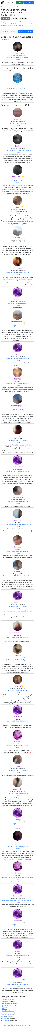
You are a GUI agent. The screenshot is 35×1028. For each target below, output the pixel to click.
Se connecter (29, 2)
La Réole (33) (11, 58)
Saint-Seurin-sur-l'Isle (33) (11, 576)
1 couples (15, 18)
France (9, 7)
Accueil (3, 7)
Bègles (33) (11, 303)
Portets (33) (11, 824)
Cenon (4, 1007)
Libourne (4, 999)
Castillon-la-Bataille (8, 1011)
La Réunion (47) (11, 181)
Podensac (5, 1019)
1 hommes (23, 18)
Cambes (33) (11, 242)
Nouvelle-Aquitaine (19, 7)
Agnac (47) (11, 690)
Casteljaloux (5, 1020)
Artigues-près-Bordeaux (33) (11, 900)
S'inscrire (19, 2)
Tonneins (5, 1013)
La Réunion (5, 1005)
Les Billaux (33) (11, 984)
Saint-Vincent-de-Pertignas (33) (11, 877)
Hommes (14, 31)
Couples (5, 31)
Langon (4, 1001)
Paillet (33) (11, 211)
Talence (4, 1009)
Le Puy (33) (11, 123)
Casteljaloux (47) (11, 660)
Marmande (5, 1003)
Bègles (4, 1017)
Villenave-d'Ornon (7, 1015)
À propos (27, 1025)
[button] (9, 2)
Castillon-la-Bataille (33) (11, 150)
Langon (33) (11, 326)
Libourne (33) (11, 410)
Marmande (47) (11, 272)
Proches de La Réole (25, 31)
